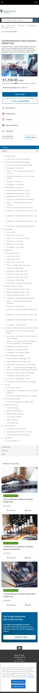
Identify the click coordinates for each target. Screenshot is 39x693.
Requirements (6, 447)
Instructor (5, 450)
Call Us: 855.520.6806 (9, 31)
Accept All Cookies (18, 682)
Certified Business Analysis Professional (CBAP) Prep (19, 595)
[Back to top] (19, 655)
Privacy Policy (31, 677)
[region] (18, 677)
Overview (5, 147)
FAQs (3, 454)
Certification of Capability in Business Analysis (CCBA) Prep (18, 547)
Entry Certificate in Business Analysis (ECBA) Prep (18, 500)
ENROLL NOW (20, 94)
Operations (21, 25)
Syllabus (4, 151)
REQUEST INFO (31, 137)
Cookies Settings (18, 686)
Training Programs (11, 25)
